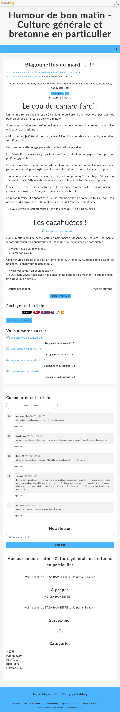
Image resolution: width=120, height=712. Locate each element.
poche (62, 88)
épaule (102, 84)
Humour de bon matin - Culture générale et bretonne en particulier (60, 25)
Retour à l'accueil (60, 296)
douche (93, 84)
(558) (10, 651)
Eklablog (82, 694)
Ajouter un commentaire (32, 406)
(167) (12, 664)
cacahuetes (29, 84)
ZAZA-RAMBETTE (56, 577)
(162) (14, 668)
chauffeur (41, 84)
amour (20, 84)
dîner (86, 84)
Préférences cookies (74, 708)
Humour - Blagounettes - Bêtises (24, 76)
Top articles (66, 704)
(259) (14, 655)
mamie (54, 88)
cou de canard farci (56, 84)
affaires (11, 84)
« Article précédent (18, 289)
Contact (77, 704)
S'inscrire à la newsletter (19, 320)
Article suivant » (104, 289)
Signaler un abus (90, 704)
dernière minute (74, 84)
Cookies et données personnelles (50, 708)
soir (67, 88)
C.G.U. (103, 704)
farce (108, 84)
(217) (12, 659)
